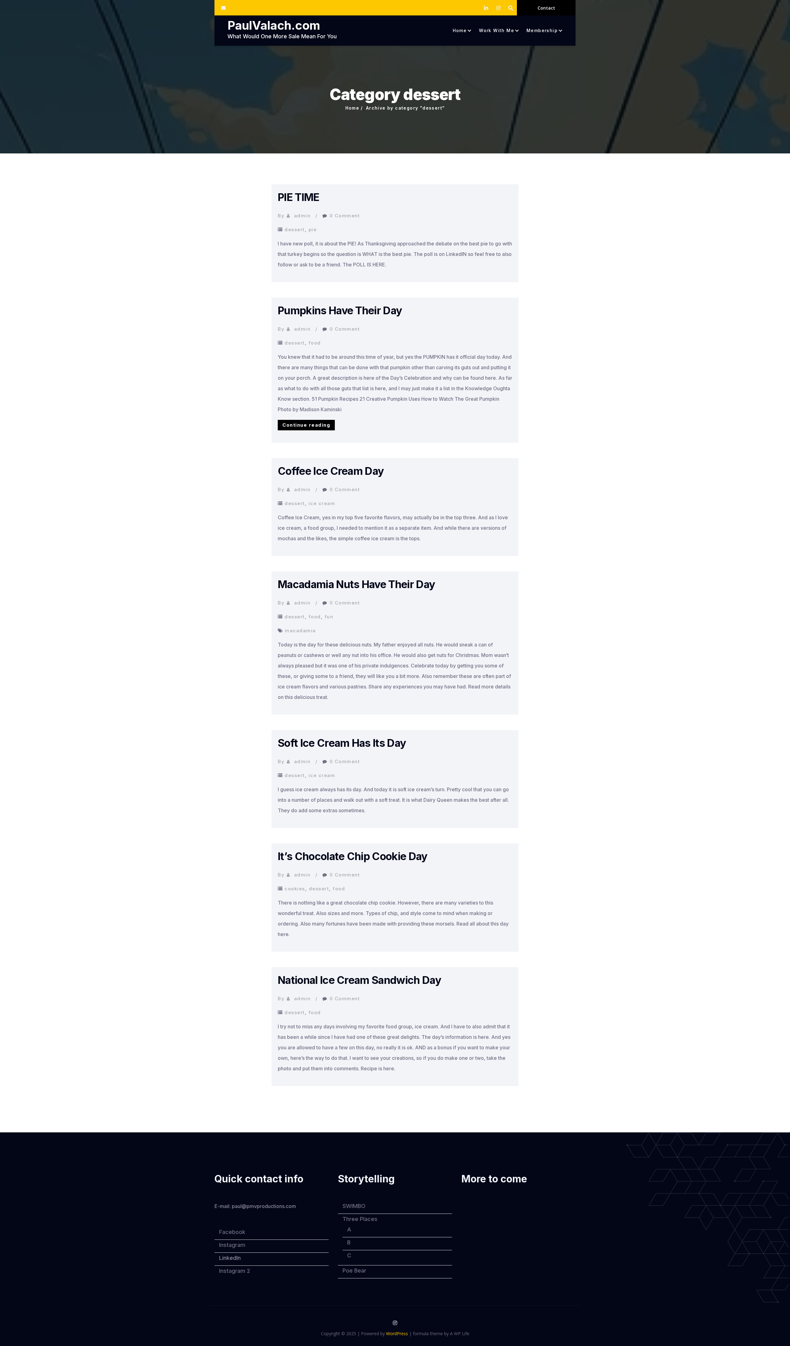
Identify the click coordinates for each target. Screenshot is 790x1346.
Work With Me (496, 30)
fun (329, 617)
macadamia (300, 630)
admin (302, 216)
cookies (295, 889)
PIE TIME (298, 197)
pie (313, 229)
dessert (295, 229)
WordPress (397, 1333)
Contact (546, 8)
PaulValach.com (273, 25)
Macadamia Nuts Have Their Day (356, 584)
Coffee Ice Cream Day (331, 471)
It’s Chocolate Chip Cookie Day (352, 856)
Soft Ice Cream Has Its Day (342, 743)
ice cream (322, 503)
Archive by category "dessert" (405, 108)
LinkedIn (230, 1258)
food (315, 343)
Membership (542, 30)
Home (460, 30)
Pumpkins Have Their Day (340, 310)
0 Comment (345, 216)
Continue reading (308, 426)
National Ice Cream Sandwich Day (359, 980)
